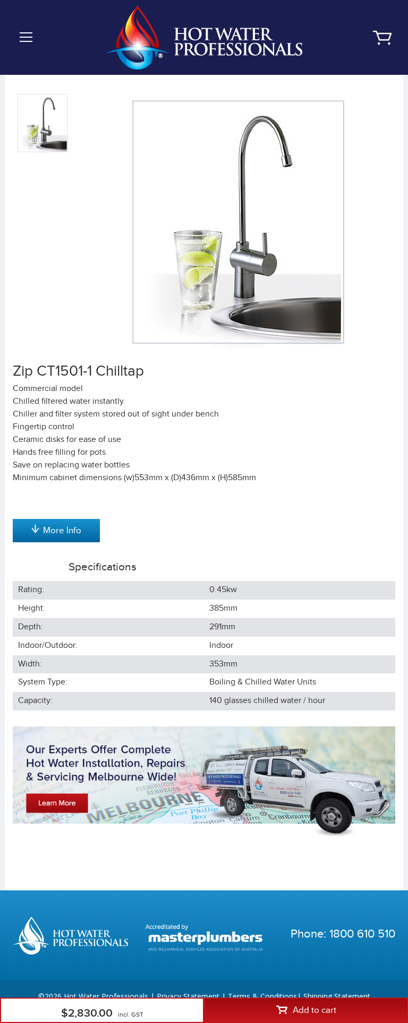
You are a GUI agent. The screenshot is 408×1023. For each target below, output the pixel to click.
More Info (62, 530)
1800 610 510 (362, 934)
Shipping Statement (336, 996)
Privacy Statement (188, 996)
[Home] (204, 37)
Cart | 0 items (382, 37)
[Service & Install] (204, 782)
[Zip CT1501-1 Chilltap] (238, 222)
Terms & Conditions (262, 996)
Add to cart (314, 1010)
